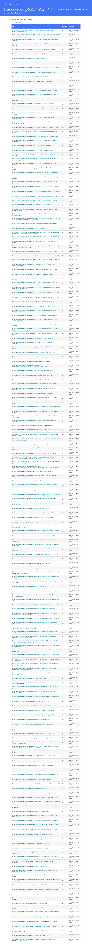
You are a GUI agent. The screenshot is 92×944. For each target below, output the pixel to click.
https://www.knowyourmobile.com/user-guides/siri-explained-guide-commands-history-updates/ (36, 448)
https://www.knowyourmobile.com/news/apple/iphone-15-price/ (29, 586)
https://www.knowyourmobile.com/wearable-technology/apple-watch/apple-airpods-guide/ (35, 131)
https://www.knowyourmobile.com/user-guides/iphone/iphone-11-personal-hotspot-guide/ (35, 898)
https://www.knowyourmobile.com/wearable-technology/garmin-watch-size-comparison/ (36, 839)
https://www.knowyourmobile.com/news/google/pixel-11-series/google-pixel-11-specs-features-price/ (35, 205)
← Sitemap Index (17, 22)
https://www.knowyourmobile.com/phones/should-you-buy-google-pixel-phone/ (34, 352)
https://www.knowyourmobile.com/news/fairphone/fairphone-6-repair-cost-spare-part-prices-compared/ (35, 214)
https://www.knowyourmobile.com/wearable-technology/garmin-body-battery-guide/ (35, 889)
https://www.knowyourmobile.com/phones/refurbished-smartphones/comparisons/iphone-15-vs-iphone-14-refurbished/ (29, 366)
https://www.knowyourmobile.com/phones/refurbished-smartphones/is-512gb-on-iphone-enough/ (34, 623)
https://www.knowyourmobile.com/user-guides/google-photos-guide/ (31, 508)
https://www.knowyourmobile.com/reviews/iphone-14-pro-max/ (29, 480)
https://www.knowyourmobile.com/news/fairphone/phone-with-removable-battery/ (34, 223)
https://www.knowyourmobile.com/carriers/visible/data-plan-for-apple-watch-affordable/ (36, 255)
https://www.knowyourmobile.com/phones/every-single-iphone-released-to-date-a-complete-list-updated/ (35, 485)
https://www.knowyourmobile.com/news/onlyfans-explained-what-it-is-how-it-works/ (35, 797)
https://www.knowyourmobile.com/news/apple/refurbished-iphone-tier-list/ (32, 513)
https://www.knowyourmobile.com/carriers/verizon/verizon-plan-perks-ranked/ (33, 49)
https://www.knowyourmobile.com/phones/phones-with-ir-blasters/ (30, 788)
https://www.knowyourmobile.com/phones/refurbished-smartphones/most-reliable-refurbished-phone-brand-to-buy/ (34, 614)
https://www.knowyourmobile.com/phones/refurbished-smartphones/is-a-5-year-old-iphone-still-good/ (35, 434)
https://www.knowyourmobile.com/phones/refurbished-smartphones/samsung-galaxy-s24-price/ (35, 600)
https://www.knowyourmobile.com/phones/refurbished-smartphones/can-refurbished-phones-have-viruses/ (35, 673)
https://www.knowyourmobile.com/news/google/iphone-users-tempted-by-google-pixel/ (36, 696)
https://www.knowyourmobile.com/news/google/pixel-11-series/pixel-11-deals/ (33, 338)
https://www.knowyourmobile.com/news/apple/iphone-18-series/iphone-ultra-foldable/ (35, 196)
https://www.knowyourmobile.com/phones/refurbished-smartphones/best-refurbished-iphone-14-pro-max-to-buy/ (35, 572)
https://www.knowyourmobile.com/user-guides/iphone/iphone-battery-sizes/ (32, 559)
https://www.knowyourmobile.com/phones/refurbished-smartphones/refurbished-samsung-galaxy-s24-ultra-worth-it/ (34, 636)
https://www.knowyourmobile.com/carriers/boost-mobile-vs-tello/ (30, 58)
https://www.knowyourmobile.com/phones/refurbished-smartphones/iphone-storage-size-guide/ (35, 549)
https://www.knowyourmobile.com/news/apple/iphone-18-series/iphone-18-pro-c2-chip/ (36, 109)
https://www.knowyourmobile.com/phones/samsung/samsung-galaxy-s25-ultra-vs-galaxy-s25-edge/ (34, 692)
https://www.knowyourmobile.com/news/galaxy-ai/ (25, 761)
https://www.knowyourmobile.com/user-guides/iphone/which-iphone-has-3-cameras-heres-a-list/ (35, 545)
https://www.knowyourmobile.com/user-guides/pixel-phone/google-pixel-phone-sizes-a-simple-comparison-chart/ (36, 802)
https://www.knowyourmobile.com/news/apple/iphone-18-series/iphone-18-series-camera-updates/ (34, 320)
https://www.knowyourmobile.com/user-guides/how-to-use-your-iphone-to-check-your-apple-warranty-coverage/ (36, 439)
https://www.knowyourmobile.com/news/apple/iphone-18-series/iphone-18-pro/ (33, 72)
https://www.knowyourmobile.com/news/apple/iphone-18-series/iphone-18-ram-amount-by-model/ (36, 141)
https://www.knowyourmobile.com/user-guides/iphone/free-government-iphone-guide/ (35, 774)
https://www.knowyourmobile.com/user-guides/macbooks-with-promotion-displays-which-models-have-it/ (35, 871)
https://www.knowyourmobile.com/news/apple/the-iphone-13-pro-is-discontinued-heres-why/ (34, 398)
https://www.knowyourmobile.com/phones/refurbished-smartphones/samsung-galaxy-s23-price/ (35, 581)
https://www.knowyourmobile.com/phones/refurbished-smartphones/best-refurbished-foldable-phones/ (35, 646)
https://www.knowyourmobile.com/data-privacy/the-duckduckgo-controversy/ (33, 834)
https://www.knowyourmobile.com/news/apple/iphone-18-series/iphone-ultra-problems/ (36, 191)
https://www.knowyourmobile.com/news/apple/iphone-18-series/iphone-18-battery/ (34, 315)
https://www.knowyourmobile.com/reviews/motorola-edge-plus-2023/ (31, 770)
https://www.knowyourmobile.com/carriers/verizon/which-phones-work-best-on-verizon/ (36, 306)
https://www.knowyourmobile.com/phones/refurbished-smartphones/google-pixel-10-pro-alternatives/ (35, 503)
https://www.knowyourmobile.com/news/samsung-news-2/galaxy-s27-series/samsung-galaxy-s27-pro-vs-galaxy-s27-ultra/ (35, 246)
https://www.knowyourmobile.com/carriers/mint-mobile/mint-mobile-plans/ (32, 81)
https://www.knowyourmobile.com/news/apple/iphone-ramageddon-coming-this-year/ (35, 618)
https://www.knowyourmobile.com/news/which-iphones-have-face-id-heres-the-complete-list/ (34, 389)
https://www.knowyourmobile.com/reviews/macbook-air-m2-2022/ (30, 848)
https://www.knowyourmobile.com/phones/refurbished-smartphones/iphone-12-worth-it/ (36, 494)
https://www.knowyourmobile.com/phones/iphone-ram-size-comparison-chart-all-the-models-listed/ (35, 857)
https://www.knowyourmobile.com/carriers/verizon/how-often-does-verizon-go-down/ (35, 297)
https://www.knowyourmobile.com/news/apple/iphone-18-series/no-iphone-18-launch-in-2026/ (36, 260)
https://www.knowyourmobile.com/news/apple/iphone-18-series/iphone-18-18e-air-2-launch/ (35, 164)
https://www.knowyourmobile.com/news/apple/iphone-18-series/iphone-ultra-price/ (34, 200)
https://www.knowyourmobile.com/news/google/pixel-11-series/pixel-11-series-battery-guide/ (35, 187)
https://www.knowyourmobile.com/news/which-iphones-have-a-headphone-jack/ (34, 793)
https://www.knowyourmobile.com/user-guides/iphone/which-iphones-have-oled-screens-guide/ (34, 540)
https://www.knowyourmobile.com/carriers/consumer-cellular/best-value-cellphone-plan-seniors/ (36, 44)
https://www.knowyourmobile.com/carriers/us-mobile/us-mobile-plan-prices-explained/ (35, 127)
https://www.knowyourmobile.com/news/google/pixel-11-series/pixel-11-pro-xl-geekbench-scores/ (33, 104)
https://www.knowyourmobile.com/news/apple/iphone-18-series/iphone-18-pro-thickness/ (33, 113)
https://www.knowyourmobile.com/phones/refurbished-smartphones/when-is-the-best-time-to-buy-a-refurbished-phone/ (35, 669)
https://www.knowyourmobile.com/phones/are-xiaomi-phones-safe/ (30, 811)
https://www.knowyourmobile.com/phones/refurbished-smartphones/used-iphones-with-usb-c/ (36, 407)
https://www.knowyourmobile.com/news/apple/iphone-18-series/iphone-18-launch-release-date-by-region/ (34, 311)
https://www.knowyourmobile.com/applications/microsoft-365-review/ (31, 884)
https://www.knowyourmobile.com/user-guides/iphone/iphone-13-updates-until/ (33, 393)
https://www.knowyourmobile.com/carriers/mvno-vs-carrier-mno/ (29, 63)
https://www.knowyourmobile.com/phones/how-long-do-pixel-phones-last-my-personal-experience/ (36, 880)
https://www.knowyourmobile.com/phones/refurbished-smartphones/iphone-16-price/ (35, 591)
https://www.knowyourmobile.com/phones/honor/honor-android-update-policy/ (33, 710)
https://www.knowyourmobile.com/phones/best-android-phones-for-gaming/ (33, 719)
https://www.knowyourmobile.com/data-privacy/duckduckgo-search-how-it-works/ (34, 829)
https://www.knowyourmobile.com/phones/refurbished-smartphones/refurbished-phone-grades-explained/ (36, 659)
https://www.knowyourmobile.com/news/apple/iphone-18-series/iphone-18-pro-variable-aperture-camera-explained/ (36, 288)
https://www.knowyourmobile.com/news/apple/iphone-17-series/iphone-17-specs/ (34, 453)
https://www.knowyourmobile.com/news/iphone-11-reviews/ (28, 490)
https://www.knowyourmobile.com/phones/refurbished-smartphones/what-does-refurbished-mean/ (34, 609)
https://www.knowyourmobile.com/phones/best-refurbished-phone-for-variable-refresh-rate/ (36, 728)
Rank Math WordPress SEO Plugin (40, 9)
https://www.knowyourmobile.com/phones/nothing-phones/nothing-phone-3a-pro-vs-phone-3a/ (35, 687)
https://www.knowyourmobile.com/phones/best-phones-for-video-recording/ (33, 724)
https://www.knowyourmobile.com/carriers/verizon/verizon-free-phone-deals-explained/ (36, 292)
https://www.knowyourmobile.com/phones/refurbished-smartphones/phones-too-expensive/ (34, 806)
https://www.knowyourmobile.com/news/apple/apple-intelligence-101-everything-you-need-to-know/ (35, 825)
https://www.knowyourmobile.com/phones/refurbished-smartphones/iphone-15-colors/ (35, 604)
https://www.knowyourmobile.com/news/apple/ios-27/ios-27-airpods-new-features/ (35, 136)
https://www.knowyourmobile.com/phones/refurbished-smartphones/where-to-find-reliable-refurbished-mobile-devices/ (35, 632)
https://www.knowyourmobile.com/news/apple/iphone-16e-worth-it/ (30, 701)
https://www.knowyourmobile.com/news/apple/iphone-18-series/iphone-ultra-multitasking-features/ (33, 99)
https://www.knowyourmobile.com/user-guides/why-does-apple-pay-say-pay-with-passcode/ (34, 861)
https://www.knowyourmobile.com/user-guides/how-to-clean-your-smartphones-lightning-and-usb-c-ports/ (34, 940)
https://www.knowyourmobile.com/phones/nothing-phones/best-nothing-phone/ (33, 733)
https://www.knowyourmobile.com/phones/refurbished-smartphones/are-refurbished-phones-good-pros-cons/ (35, 664)
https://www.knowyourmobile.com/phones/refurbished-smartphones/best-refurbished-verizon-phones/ (35, 655)
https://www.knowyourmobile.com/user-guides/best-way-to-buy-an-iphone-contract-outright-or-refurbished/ (35, 930)
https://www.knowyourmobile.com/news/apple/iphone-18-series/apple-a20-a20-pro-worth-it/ (35, 283)
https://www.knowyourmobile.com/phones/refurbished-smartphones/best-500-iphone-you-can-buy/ (35, 416)
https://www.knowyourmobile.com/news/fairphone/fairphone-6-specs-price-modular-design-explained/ (35, 209)
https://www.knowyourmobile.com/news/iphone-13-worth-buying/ (30, 444)
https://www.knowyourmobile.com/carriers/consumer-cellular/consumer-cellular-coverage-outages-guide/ (33, 30)
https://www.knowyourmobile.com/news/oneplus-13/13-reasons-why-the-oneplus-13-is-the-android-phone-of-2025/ (36, 159)
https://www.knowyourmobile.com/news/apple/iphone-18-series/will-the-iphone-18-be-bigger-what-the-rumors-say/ (35, 329)
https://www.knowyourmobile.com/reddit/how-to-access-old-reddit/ (30, 935)
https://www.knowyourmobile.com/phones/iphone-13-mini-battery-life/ (31, 379)
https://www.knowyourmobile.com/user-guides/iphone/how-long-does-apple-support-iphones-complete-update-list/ (35, 476)
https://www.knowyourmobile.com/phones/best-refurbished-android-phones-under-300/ (36, 783)
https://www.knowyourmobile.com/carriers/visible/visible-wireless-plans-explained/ (34, 269)
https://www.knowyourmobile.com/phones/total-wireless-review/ (29, 903)
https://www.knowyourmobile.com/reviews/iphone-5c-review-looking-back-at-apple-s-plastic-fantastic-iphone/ (35, 462)
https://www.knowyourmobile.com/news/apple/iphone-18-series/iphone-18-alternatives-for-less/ (36, 278)
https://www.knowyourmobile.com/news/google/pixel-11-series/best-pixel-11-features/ (35, 67)
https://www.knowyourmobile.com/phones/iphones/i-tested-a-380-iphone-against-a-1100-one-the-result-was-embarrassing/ (35, 641)
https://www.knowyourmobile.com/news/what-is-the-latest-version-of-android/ (33, 517)
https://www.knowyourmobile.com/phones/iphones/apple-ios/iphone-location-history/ (35, 921)
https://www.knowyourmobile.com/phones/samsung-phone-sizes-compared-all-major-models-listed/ (35, 816)
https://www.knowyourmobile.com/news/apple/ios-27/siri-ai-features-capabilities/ (34, 150)
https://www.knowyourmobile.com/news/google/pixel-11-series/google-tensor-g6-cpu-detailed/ (35, 177)
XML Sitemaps (20, 13)
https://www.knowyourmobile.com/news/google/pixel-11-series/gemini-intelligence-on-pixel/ (35, 173)
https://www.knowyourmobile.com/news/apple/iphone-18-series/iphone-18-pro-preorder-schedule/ (33, 118)
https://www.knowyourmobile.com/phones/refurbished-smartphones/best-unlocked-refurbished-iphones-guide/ (35, 526)
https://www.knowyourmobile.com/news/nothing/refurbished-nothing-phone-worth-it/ (35, 820)
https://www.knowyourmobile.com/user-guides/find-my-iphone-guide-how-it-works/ (35, 926)
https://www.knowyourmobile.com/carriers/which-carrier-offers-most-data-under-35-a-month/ (36, 242)
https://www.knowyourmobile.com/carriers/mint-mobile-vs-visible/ (30, 76)
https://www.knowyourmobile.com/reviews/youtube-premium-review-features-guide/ (35, 917)
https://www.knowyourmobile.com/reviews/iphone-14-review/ (28, 522)
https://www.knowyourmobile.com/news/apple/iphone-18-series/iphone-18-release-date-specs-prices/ (36, 35)
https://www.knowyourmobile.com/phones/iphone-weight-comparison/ (31, 563)
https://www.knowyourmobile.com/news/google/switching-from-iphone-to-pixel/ (34, 738)
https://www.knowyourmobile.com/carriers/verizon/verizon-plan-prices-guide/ (33, 301)
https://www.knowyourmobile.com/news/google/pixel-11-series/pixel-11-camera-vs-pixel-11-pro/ (35, 182)
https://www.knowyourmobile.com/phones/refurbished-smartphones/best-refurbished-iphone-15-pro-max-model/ (35, 650)
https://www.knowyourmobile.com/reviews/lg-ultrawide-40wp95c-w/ (30, 843)
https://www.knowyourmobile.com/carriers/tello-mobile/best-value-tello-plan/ (33, 53)
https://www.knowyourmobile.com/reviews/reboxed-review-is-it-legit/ (31, 866)
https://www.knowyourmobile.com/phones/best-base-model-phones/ (31, 361)
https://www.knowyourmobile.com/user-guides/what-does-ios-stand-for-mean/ (33, 370)
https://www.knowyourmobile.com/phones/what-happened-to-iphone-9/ (31, 779)
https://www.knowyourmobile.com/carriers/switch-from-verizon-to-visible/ (32, 274)
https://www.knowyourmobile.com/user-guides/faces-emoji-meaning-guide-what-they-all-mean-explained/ (35, 912)
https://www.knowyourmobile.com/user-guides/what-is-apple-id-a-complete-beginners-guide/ (36, 875)
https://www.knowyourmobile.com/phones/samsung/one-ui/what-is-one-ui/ (32, 765)
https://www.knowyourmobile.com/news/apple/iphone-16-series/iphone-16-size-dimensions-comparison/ (34, 742)
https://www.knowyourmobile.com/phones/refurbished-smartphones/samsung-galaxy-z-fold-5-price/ (36, 577)
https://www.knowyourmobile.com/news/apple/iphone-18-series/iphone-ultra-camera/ (35, 90)
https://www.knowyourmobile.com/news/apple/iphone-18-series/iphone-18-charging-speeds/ (35, 324)
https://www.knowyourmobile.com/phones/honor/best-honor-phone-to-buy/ (32, 705)
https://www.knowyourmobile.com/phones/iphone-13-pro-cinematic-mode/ (32, 425)
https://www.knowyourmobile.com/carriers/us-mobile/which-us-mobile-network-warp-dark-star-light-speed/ (35, 122)
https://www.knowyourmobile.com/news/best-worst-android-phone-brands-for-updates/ (34, 756)
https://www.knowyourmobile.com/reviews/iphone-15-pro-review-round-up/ (32, 471)
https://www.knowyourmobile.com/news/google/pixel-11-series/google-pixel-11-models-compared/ (36, 347)
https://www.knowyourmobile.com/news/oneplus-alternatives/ (29, 228)
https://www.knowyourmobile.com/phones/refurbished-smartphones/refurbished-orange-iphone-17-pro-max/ (34, 499)
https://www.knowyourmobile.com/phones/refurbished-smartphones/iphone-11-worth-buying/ (35, 412)
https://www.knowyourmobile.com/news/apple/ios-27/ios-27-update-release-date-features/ (34, 154)
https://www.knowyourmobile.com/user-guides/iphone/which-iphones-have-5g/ (33, 536)
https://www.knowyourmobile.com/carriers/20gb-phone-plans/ (29, 678)
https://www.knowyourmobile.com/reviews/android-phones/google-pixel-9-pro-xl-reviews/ (34, 751)
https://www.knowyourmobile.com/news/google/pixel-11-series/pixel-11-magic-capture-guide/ (36, 168)
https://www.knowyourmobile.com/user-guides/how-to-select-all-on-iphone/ (33, 894)
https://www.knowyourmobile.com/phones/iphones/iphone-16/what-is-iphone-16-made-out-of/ (36, 430)
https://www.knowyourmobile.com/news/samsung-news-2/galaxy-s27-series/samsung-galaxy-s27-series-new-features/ (35, 237)
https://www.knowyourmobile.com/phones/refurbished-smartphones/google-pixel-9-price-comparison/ (35, 595)
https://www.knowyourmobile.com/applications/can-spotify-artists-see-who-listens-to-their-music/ (36, 852)
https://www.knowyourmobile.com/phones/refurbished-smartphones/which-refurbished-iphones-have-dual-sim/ (36, 531)
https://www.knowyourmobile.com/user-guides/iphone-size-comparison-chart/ (33, 568)
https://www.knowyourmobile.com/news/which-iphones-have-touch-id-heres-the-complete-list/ (34, 421)
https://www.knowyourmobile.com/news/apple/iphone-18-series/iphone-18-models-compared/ (34, 333)
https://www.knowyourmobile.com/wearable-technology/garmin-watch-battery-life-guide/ (34, 907)
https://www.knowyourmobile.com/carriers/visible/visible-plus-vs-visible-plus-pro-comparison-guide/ (34, 265)
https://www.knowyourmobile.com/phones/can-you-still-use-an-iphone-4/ (32, 375)
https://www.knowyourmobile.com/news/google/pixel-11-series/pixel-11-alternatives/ (35, 251)
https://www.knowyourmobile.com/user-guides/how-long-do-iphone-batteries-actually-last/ (36, 402)
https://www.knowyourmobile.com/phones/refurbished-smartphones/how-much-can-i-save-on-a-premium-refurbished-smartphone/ (35, 627)
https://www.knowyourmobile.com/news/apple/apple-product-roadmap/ (31, 145)
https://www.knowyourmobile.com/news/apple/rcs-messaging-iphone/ (31, 356)
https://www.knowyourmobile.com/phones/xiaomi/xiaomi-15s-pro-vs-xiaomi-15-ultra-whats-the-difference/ (35, 682)
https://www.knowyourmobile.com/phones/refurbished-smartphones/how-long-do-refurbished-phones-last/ (34, 384)
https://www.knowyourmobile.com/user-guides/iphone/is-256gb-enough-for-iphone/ (35, 554)
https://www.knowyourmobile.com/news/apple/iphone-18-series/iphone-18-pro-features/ (36, 86)
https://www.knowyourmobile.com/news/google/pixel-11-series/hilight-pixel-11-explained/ (33, 343)
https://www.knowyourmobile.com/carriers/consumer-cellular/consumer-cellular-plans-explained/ (35, 40)
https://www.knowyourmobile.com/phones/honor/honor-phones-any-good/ (32, 715)
